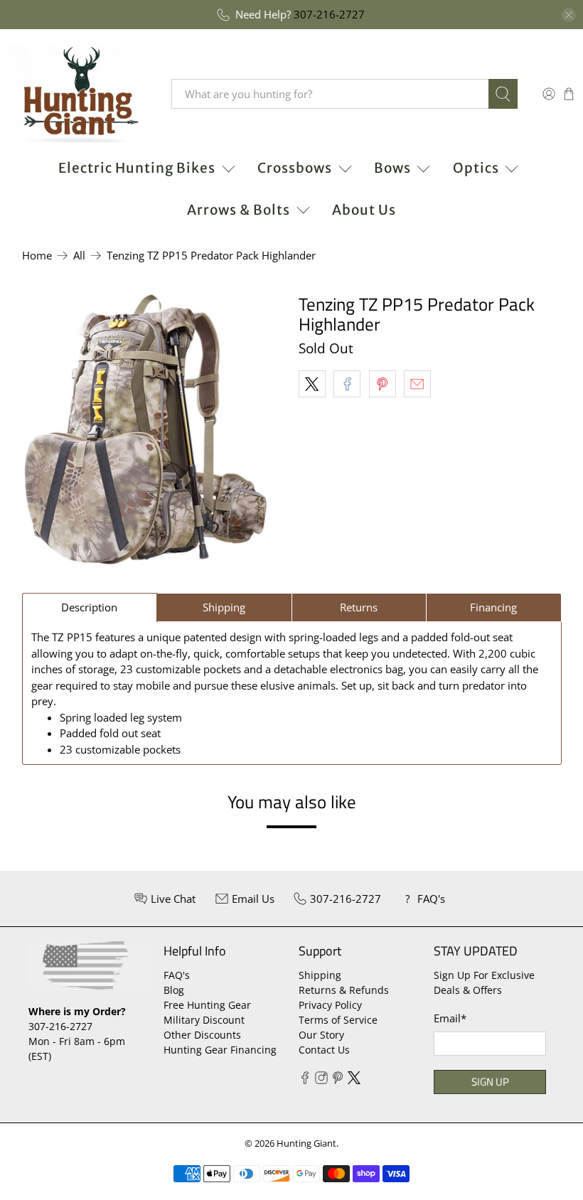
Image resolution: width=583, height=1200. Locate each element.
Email (450, 1018)
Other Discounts (202, 1034)
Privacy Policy (330, 1005)
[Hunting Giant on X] (354, 1080)
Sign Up (490, 1081)
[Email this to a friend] (417, 383)
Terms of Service (338, 1020)
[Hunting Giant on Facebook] (305, 1080)
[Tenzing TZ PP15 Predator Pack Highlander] (145, 429)
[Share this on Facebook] (346, 383)
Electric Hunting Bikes (136, 167)
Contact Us (324, 1049)
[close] (569, 15)
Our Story (321, 1034)
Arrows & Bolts (238, 209)
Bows (392, 167)
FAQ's (177, 975)
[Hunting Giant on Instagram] (321, 1080)
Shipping (320, 975)
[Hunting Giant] (79, 93)
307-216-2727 (329, 14)
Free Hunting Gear (207, 1005)
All (79, 255)
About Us (364, 209)
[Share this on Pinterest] (382, 383)
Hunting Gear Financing (220, 1049)
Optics (476, 167)
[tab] (90, 607)
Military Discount (204, 1020)
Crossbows (294, 167)
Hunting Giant (306, 1143)
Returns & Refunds (344, 990)
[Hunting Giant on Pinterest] (337, 1080)
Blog (174, 990)
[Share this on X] (312, 383)
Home (37, 255)
